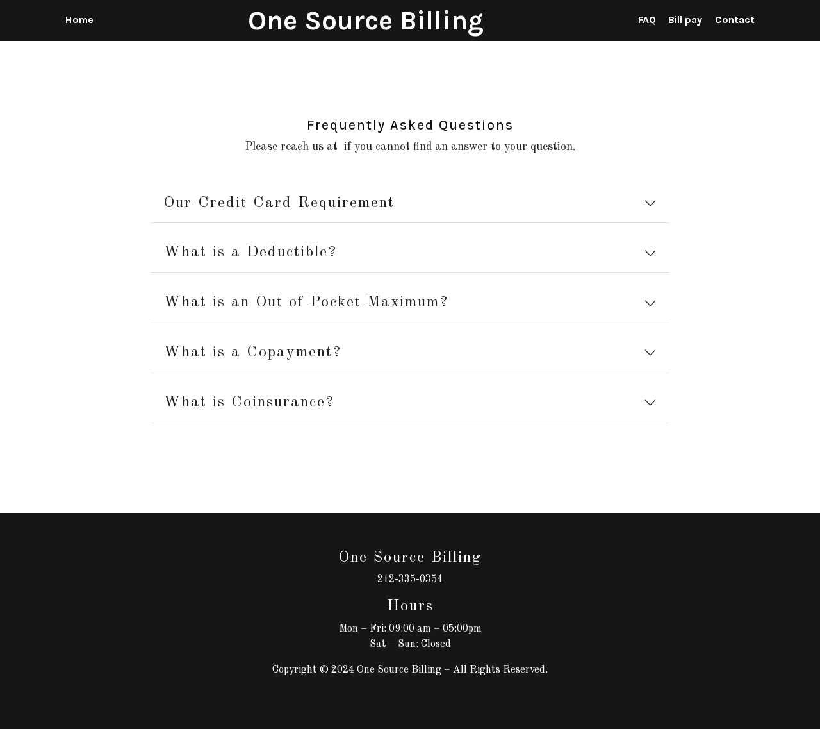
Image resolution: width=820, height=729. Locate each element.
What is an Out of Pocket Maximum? (305, 302)
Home (79, 19)
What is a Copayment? (252, 352)
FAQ (647, 19)
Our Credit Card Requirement (279, 203)
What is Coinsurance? (248, 402)
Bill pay (685, 19)
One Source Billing (366, 20)
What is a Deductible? (250, 252)
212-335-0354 (410, 579)
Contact (735, 19)
